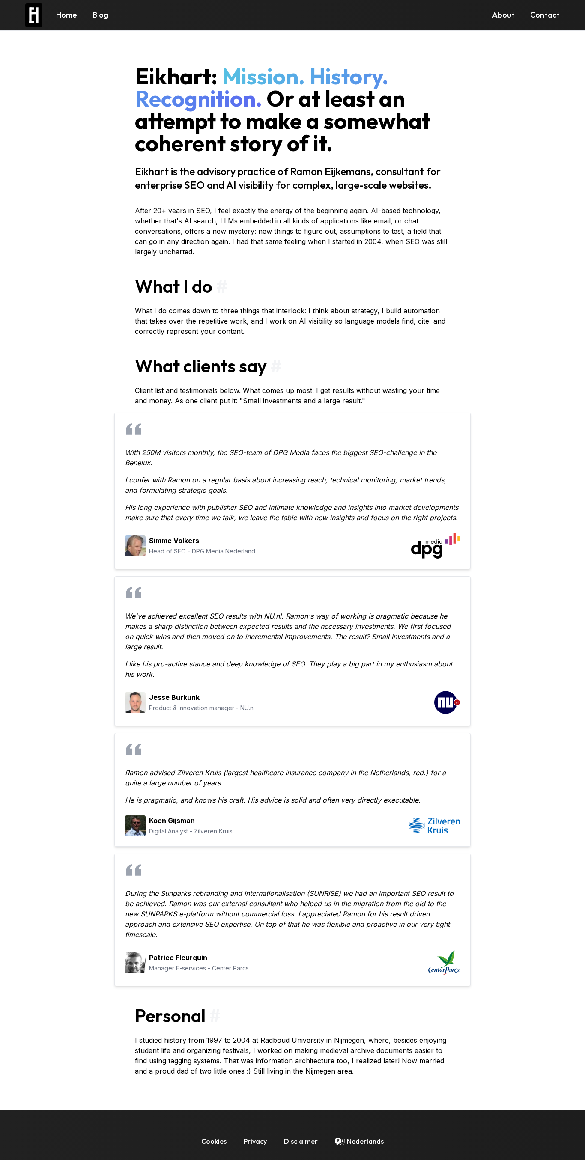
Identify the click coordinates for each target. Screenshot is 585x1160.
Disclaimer (301, 1141)
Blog (100, 15)
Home (66, 15)
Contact (545, 15)
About (503, 15)
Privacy (255, 1141)
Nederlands (365, 1141)
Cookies (214, 1141)
